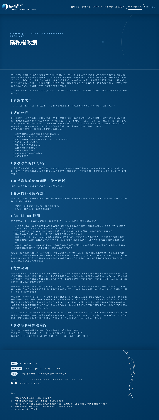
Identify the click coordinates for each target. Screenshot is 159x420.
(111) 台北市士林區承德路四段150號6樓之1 (43, 374)
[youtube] (16, 383)
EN (153, 7)
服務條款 (38, 383)
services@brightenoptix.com (42, 368)
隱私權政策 (25, 383)
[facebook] (12, 383)
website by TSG (73, 379)
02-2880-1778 (28, 363)
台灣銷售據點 (135, 6)
